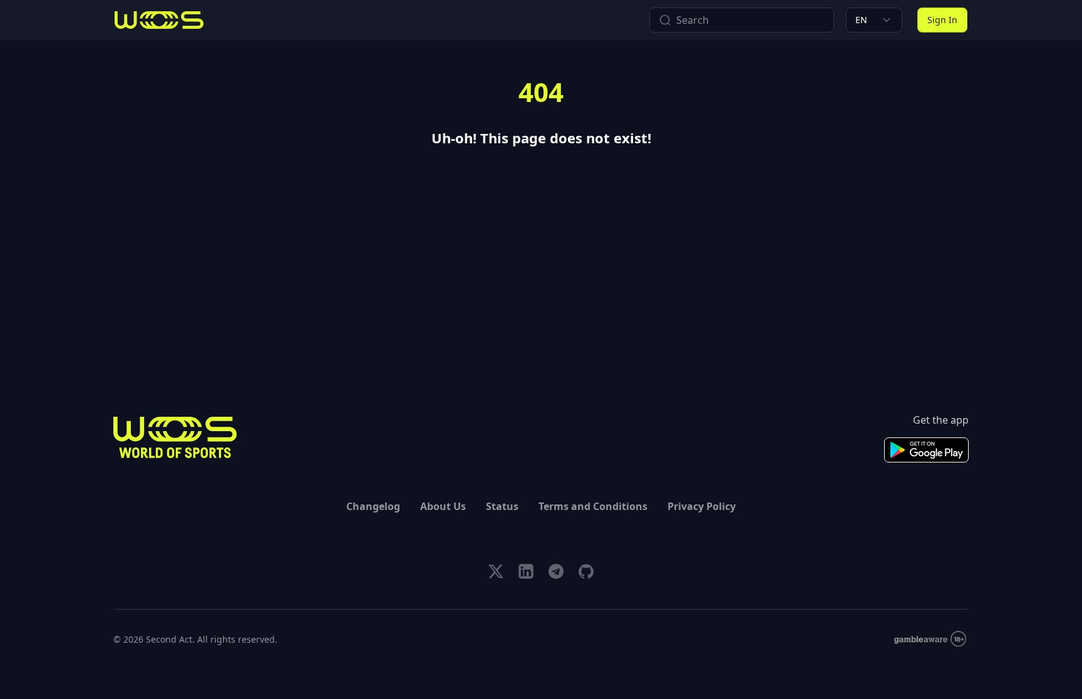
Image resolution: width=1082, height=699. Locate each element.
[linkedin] (525, 571)
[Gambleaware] (930, 639)
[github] (586, 571)
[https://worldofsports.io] (159, 20)
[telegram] (556, 571)
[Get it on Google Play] (926, 449)
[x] (495, 571)
